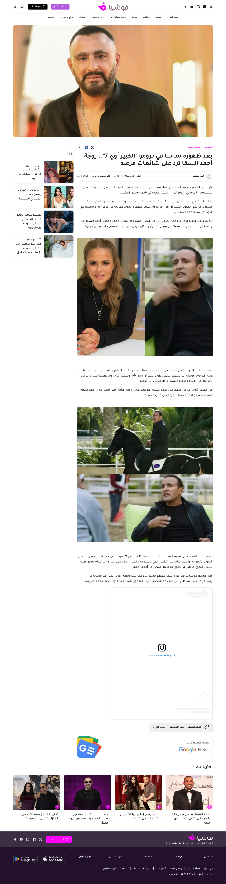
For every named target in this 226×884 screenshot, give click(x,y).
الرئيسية (209, 147)
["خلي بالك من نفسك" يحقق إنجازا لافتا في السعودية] (36, 792)
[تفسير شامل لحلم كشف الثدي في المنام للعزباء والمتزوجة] (58, 222)
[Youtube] (191, 6)
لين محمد (198, 176)
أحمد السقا (194, 727)
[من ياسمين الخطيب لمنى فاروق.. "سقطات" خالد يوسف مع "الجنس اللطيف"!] (58, 172)
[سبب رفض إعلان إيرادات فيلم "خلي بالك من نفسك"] (138, 792)
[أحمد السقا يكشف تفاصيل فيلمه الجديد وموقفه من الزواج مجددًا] (87, 792)
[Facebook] (204, 6)
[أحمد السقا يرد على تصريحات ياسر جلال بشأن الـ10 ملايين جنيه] (189, 792)
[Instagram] (198, 6)
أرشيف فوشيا (194, 147)
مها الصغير (177, 727)
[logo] (113, 6)
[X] (211, 6)
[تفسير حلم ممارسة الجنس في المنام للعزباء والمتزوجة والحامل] (58, 246)
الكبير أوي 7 (159, 727)
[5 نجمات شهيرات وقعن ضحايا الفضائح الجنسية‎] (58, 197)
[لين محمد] (209, 176)
